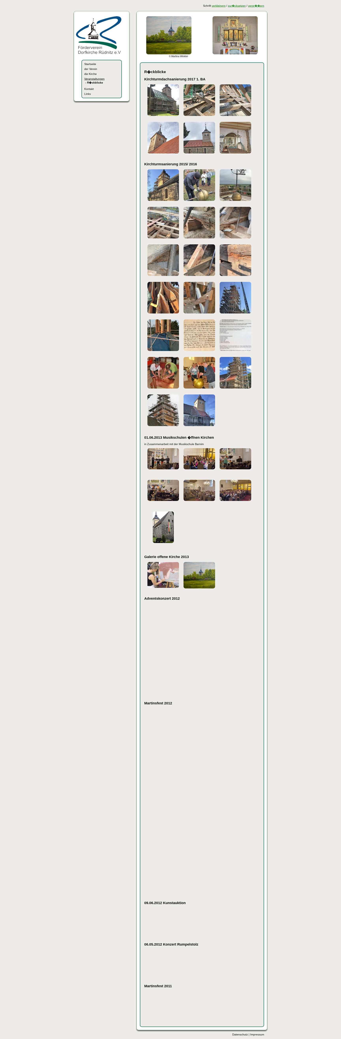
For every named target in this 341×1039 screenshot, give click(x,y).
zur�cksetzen (237, 5)
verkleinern (219, 5)
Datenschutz (240, 1034)
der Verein (90, 69)
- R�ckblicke (94, 82)
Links (87, 93)
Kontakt (89, 89)
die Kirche (90, 73)
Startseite (90, 64)
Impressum (257, 1034)
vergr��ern (256, 5)
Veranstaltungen (94, 78)
